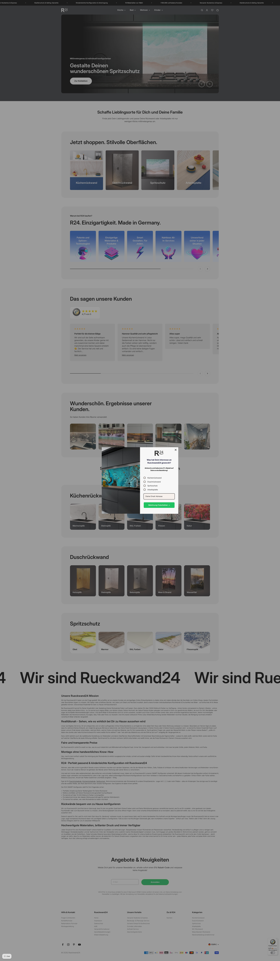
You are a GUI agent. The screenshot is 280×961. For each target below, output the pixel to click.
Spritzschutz (152, 486)
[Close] (175, 449)
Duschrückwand (154, 482)
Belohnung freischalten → (159, 505)
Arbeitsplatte (152, 490)
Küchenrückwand (154, 478)
